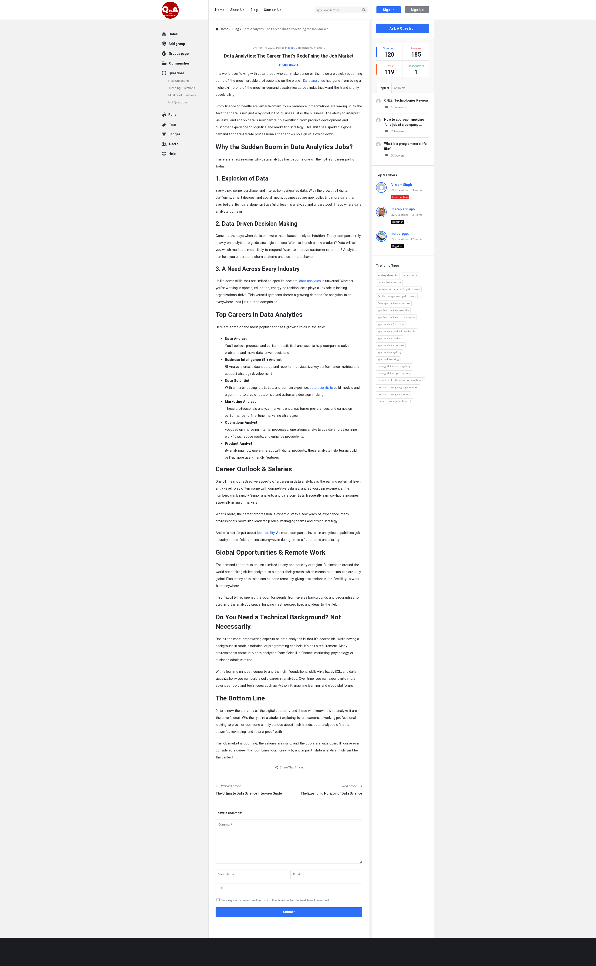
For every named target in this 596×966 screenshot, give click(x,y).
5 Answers (398, 155)
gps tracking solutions (391, 345)
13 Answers (398, 107)
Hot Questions (178, 102)
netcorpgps (400, 234)
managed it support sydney (394, 373)
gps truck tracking (388, 359)
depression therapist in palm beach (399, 289)
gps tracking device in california (396, 331)
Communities (179, 63)
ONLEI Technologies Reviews (406, 100)
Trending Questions (181, 88)
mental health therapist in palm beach (400, 380)
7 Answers (398, 131)
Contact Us (272, 10)
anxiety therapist (388, 275)
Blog (254, 10)
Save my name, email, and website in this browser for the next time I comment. (275, 900)
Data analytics (314, 81)
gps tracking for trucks (391, 324)
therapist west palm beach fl (395, 401)
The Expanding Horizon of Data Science (331, 793)
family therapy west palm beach (397, 296)
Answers (400, 88)
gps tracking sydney (389, 352)
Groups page (179, 53)
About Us (237, 10)
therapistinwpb (403, 209)
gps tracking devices (390, 338)
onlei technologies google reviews (398, 387)
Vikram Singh (401, 185)
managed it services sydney (394, 366)
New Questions (178, 80)
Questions (177, 73)
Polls (172, 114)
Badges (174, 134)
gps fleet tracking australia (393, 310)
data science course (389, 282)
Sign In (389, 10)
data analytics (310, 281)
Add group (177, 44)
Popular (384, 88)
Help (172, 154)
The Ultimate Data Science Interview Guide (249, 793)
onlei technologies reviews (394, 394)
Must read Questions (182, 95)
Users (173, 144)
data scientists (321, 388)
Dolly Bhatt (288, 65)
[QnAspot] (185, 10)
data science (410, 275)
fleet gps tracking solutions (394, 303)
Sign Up (417, 10)
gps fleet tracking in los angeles (396, 317)
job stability (265, 533)
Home (219, 10)
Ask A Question (402, 28)
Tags (173, 124)
